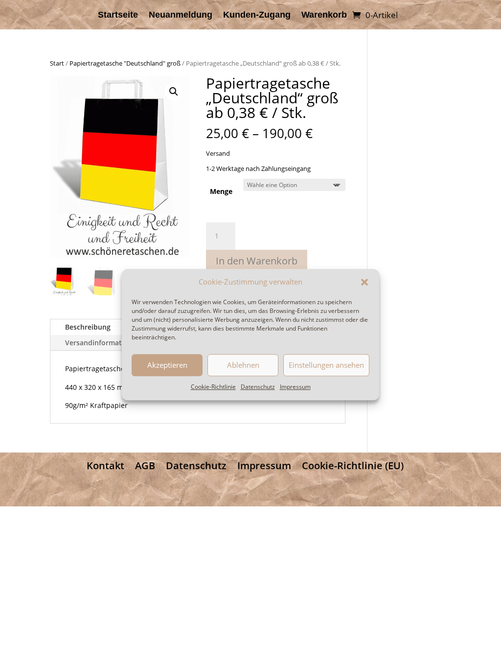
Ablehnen (243, 365)
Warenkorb (324, 15)
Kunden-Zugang (257, 15)
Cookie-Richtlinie (213, 386)
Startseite (118, 15)
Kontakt (105, 465)
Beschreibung (88, 327)
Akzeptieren (167, 365)
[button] (364, 282)
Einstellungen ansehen (326, 365)
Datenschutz (258, 386)
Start (57, 63)
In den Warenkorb (256, 260)
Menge (221, 191)
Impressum (295, 386)
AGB (145, 465)
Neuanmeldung (180, 15)
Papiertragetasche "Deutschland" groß (125, 63)
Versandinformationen (103, 342)
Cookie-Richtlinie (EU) (353, 465)
